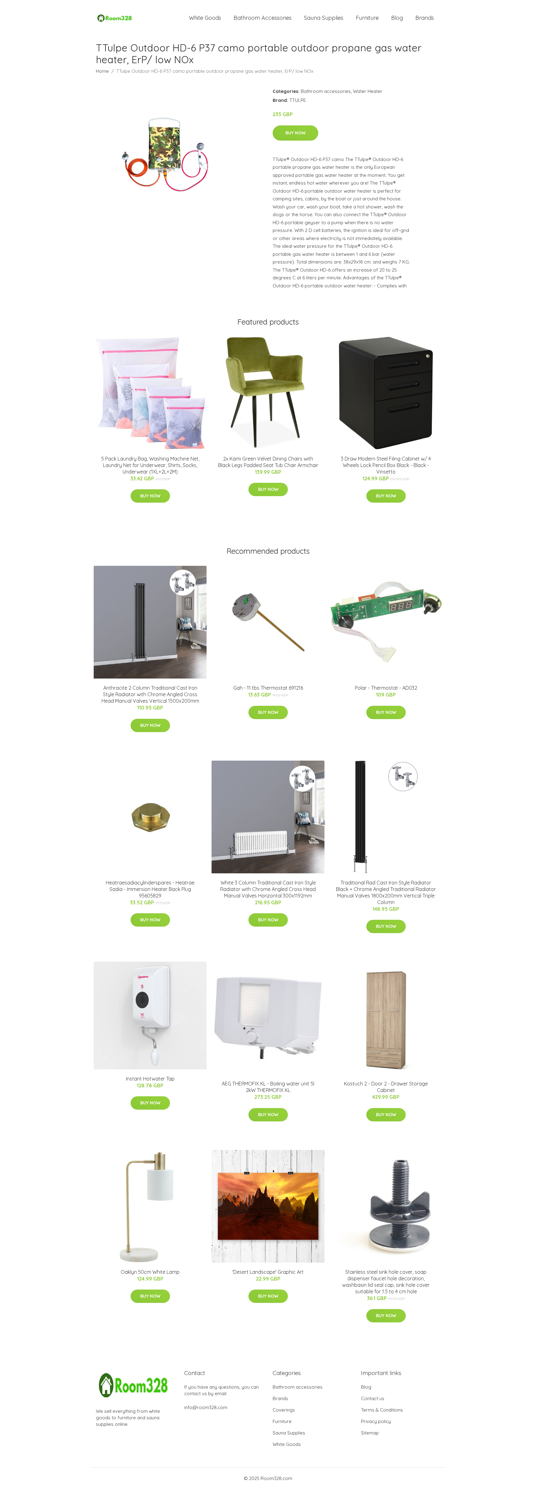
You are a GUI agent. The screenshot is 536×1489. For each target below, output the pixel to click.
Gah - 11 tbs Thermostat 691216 (268, 688)
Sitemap (370, 1433)
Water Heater (367, 91)
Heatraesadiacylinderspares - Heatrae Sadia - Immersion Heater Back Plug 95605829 (150, 889)
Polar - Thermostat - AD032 (386, 688)
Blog (397, 17)
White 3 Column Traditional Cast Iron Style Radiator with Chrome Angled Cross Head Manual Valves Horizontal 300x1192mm (268, 889)
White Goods (205, 17)
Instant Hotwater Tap (150, 1079)
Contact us (372, 1398)
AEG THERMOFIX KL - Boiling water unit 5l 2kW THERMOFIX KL (268, 1087)
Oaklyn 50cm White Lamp (150, 1272)
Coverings (284, 1410)
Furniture (367, 17)
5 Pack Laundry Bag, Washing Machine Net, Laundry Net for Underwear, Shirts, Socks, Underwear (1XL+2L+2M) (150, 465)
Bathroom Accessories (263, 17)
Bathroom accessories (326, 91)
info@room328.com (205, 1407)
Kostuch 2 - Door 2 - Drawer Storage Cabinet (386, 1087)
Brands (424, 17)
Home (102, 71)
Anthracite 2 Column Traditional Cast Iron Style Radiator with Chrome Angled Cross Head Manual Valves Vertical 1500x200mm (150, 694)
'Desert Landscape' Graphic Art (268, 1272)
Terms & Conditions (382, 1410)
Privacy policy (376, 1421)
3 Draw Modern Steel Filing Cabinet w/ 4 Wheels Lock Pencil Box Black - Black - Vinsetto (386, 465)
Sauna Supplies (323, 17)
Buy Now (295, 133)
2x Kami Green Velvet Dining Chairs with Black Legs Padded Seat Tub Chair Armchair (268, 462)
